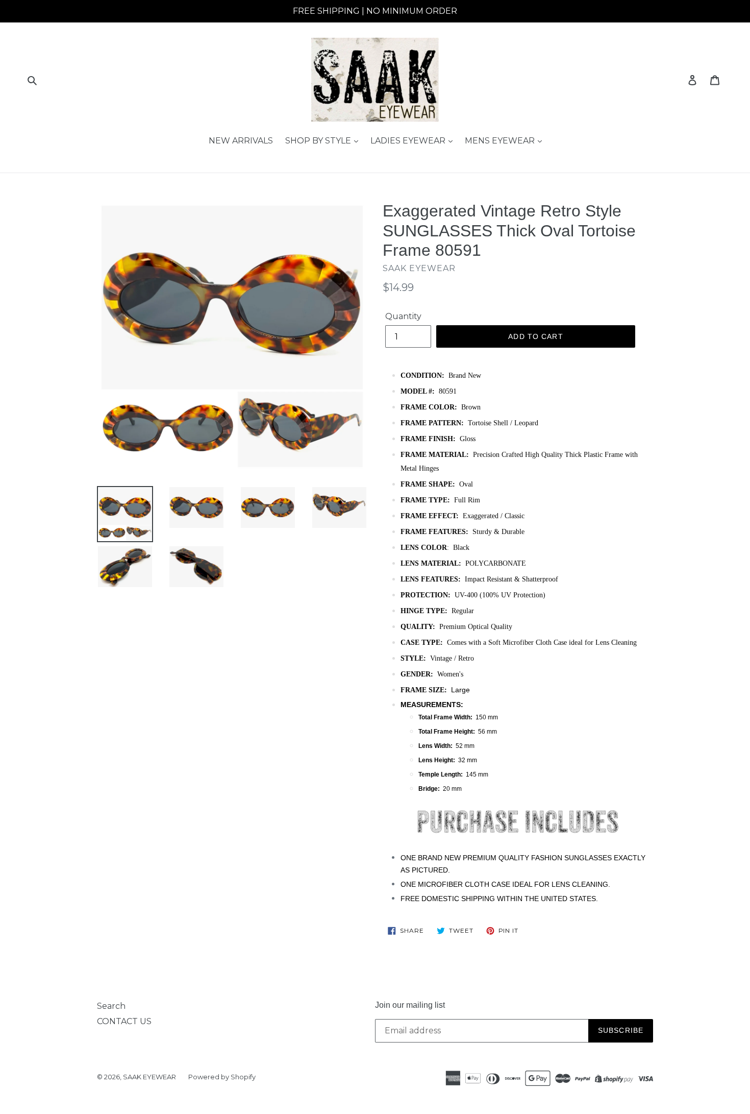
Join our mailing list (410, 1005)
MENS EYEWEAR (501, 141)
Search (111, 1006)
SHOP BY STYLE (319, 141)
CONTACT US (124, 1021)
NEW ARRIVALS (241, 141)
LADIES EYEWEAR (408, 141)
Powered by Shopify (222, 1077)
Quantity (403, 316)
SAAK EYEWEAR (149, 1077)
